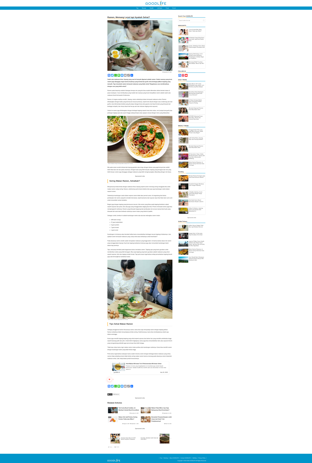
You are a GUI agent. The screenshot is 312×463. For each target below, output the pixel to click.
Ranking (166, 458)
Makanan (117, 394)
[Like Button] (109, 379)
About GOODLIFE (174, 458)
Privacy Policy (201, 458)
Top (161, 458)
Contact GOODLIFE (186, 458)
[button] (203, 20)
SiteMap (194, 458)
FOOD (110, 394)
